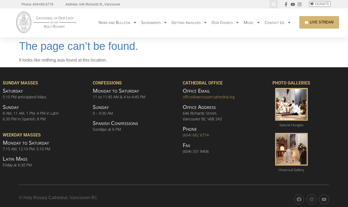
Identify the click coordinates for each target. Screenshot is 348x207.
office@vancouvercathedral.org (209, 96)
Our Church (222, 22)
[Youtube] (324, 199)
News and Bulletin (114, 22)
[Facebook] (299, 199)
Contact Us (274, 22)
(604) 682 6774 (196, 135)
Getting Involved (186, 22)
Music (249, 22)
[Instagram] (311, 199)
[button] (273, 4)
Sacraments (151, 22)
